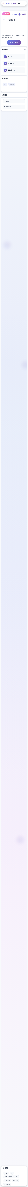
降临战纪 (15, 1180)
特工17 (6, 1173)
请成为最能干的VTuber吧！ (11, 1176)
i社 (11, 1173)
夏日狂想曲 (7, 1180)
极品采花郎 (7, 1184)
